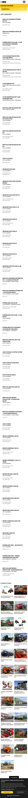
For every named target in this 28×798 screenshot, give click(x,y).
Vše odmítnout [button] (20, 792)
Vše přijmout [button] (7, 792)
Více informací (13, 787)
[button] (14, 789)
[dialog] (14, 788)
